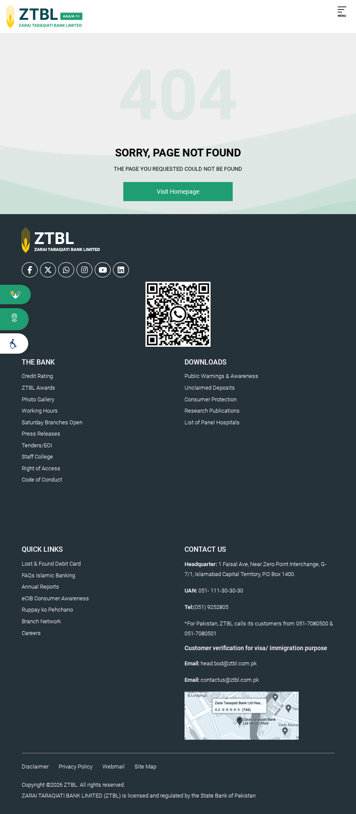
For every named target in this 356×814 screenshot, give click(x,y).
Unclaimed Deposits (210, 387)
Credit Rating (37, 376)
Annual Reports (40, 586)
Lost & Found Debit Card (51, 563)
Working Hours (40, 410)
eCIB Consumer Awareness (55, 598)
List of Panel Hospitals (212, 422)
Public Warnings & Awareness (221, 376)
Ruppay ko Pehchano (47, 609)
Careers (31, 633)
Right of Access (41, 468)
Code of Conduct (42, 479)
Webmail (113, 766)
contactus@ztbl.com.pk (230, 680)
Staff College (37, 456)
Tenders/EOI (37, 445)
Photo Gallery (38, 399)
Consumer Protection (211, 399)
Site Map (145, 766)
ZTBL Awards (38, 387)
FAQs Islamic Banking (48, 575)
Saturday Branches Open (52, 422)
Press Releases (41, 433)
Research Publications (212, 410)
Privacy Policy (75, 766)
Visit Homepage (178, 191)
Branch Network (41, 621)
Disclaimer (35, 766)
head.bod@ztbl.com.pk (229, 663)
